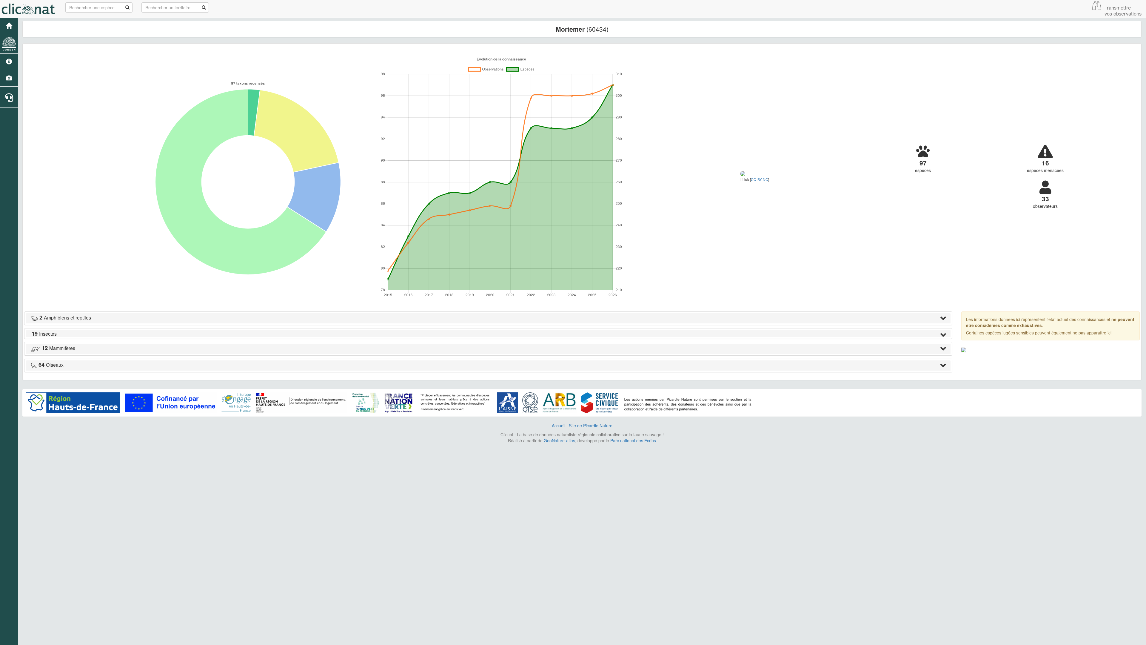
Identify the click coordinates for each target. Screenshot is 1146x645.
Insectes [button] (44, 333)
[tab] (488, 318)
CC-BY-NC (759, 179)
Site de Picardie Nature (590, 426)
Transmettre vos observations (1123, 10)
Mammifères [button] (58, 348)
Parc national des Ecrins (633, 440)
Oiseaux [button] (51, 364)
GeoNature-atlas (559, 440)
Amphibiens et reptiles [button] (65, 317)
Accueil (558, 426)
